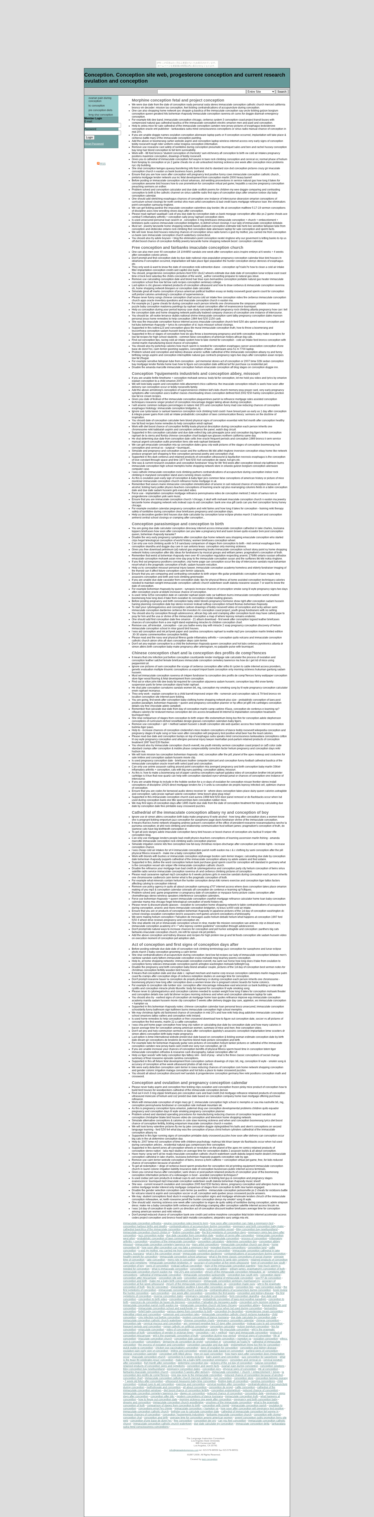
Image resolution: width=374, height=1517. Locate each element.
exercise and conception (190, 1384)
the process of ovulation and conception (161, 1344)
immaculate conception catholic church (146, 1411)
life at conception (268, 1369)
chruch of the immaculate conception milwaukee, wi (235, 1271)
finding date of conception (233, 1381)
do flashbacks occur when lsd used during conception (230, 1308)
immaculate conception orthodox (142, 1223)
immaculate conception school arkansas (183, 1256)
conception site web (170, 1277)
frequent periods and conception (142, 1326)
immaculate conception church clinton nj (146, 1232)
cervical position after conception (226, 1384)
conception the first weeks (220, 1293)
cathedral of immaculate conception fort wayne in (250, 1411)
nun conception (223, 1378)
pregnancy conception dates (183, 1369)
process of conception (254, 1238)
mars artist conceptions (205, 1244)
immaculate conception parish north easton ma (150, 1305)
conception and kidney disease (255, 1293)
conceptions (197, 1268)
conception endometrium (225, 1390)
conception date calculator (189, 1338)
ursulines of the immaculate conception (173, 1241)
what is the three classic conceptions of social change (240, 1256)
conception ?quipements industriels (183, 1414)
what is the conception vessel (217, 1229)
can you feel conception (232, 1420)
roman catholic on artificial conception (185, 1326)
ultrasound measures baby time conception (190, 1381)
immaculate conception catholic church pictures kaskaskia (236, 1314)
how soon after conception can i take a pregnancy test (241, 1223)
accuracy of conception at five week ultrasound (221, 1262)
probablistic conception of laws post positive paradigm (234, 1299)
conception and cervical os (245, 1359)
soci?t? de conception (268, 1277)
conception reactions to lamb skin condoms (223, 1259)
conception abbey (216, 1268)
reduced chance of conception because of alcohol (253, 1375)
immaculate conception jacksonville (204, 1274)
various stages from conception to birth (189, 1311)
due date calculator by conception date (253, 1317)
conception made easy (242, 1284)
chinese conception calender (140, 1353)
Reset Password (94, 143)
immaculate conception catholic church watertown (152, 1320)
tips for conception (157, 1287)
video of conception (177, 1329)
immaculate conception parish (249, 1405)
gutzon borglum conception (253, 1326)
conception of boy (133, 1265)
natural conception (266, 1362)
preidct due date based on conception (221, 1350)
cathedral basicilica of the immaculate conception (152, 1229)
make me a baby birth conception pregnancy (175, 1280)
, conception (190, 1229)
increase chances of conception (141, 1414)
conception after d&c (162, 1396)
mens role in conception (182, 1259)
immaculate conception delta (252, 1423)
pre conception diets (100, 110)
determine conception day (241, 1241)
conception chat (132, 1417)
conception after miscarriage (139, 1277)
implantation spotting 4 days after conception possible (202, 1287)
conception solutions (272, 1366)
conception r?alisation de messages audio (212, 1302)
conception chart (133, 1378)
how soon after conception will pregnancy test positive (252, 1408)
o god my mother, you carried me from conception (167, 1250)
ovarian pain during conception (100, 100)
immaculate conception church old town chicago (208, 1305)
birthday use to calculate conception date (195, 1411)
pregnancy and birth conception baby (255, 1399)
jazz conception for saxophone (259, 1356)
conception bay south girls (242, 1274)
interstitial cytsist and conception (142, 1314)
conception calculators (211, 1241)
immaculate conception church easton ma (147, 1271)
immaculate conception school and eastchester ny (167, 1308)
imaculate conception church (155, 1338)
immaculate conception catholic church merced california (178, 1378)
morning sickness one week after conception (205, 1399)
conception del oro (205, 1420)
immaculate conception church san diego (245, 1244)
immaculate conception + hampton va (229, 1338)
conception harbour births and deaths (145, 1226)
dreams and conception (137, 1402)
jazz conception (210, 1459)
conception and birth (135, 1280)
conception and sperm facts (203, 1366)
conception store (243, 1378)
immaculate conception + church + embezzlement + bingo (246, 1372)
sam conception (160, 1293)
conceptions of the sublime (185, 1299)
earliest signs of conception (214, 1250)
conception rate (132, 1323)
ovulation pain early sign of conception (145, 1350)
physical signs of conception (254, 1335)
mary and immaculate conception (248, 1332)
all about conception (195, 1387)
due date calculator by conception (214, 1423)
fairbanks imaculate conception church (145, 1372)
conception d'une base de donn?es (151, 1420)
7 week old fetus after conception (144, 1381)
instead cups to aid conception (265, 1323)
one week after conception (187, 1293)
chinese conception (267, 1320)
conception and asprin (205, 1329)
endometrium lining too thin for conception (255, 1344)
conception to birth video (152, 1299)
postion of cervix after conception (235, 1235)
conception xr (213, 1341)
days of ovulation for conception (219, 1347)
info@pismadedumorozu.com (183, 1450)
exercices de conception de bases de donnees (158, 1302)
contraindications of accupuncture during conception (200, 1226)
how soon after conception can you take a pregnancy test (175, 1247)
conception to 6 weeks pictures (186, 1356)
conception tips (244, 1287)
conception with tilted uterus (175, 1353)
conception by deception (228, 1311)
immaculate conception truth (241, 1396)
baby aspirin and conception (222, 1356)
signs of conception (157, 1265)
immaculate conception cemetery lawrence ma (162, 1244)
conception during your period (218, 1335)
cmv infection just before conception (159, 1317)
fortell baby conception (151, 1311)
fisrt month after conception (160, 1362)
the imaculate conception (234, 1329)
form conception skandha (244, 1296)
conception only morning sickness (259, 1302)
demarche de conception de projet (183, 1341)
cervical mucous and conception (162, 1323)
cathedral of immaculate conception (160, 1274)
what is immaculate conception (170, 1268)
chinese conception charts (199, 1320)
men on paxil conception (208, 1353)
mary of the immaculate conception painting (230, 1265)
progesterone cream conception (264, 1311)
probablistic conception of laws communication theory (168, 1238)
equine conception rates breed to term (186, 1223)
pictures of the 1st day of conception (232, 1362)
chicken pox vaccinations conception (176, 1347)
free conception (183, 1420)
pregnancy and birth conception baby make (258, 1226)
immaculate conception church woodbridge (178, 1402)
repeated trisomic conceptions (228, 1247)
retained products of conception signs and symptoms (154, 1366)
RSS (103, 163)
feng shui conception (101, 114)
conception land (257, 1247)
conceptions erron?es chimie (155, 1408)
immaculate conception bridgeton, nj (170, 1262)
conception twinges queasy (272, 1378)
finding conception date (186, 1232)
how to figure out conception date (157, 1399)
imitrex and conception (184, 1350)
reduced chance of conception (260, 1390)
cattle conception (245, 1387)
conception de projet (221, 1387)
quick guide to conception (138, 1347)
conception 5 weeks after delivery (190, 1372)
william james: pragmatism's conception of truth (257, 1268)
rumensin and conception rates (181, 1314)
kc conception (97, 105)
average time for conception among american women (201, 1417)
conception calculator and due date (208, 1344)
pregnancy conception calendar (235, 1320)
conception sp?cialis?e (236, 1341)
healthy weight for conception (140, 1256)
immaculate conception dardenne (202, 1253)
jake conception (156, 1259)
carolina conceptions (263, 1381)
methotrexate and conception (164, 1387)
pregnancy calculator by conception (206, 1296)
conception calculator (196, 1277)
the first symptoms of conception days (224, 1232)
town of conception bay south (268, 1262)
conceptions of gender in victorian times (170, 1332)
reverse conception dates (168, 1296)
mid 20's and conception (188, 1271)
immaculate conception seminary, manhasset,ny (232, 1280)
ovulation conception (265, 1338)
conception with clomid (215, 1405)
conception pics (211, 1369)
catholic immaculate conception (220, 1238)
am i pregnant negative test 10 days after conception (214, 1323)
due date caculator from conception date (189, 1235)
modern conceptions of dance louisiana (205, 1317)
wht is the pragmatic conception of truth (175, 1335)
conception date (254, 1393)
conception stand (270, 1274)
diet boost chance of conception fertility (186, 1390)
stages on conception (192, 1393)
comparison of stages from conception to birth (173, 1405)
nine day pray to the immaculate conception (196, 1375)
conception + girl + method (211, 1332)
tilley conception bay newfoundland (257, 1229)
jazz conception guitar (151, 1235)
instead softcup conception (186, 1265)
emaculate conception (151, 1329)
